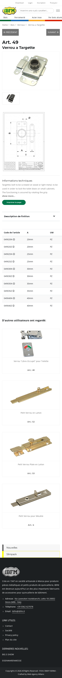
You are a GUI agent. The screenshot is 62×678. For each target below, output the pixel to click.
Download (19, 3)
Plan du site (11, 639)
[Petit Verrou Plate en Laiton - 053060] (31, 446)
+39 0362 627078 (25, 606)
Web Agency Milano (35, 674)
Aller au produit (31, 356)
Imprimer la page (14, 202)
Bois (5, 17)
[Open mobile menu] (58, 10)
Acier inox (37, 17)
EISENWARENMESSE (11, 660)
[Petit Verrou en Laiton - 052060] (31, 395)
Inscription (41, 3)
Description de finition (17, 216)
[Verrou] (31, 343)
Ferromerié (19, 17)
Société (8, 630)
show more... (8, 196)
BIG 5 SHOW (8, 654)
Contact (9, 626)
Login (30, 3)
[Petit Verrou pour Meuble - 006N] (31, 498)
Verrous (21, 25)
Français (53, 3)
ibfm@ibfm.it (18, 611)
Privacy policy (11, 635)
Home (5, 25)
